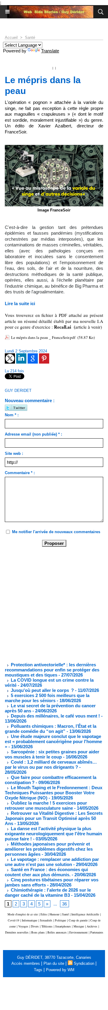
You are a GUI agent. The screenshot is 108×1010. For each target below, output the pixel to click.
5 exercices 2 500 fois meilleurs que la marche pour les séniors (47, 698)
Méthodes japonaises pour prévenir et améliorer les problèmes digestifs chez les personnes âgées (49, 849)
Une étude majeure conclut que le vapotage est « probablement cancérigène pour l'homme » (53, 741)
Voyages (23, 926)
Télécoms (46, 926)
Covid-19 (13, 920)
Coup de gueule (78, 920)
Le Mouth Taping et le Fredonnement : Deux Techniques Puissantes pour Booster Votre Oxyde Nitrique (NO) (53, 792)
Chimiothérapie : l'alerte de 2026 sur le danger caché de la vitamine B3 (48, 892)
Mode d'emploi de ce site (23, 914)
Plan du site (54, 963)
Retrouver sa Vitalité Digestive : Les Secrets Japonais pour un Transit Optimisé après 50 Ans (54, 818)
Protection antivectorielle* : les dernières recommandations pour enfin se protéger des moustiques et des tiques (52, 669)
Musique (79, 926)
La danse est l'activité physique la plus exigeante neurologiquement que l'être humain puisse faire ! (53, 833)
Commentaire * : (20, 473)
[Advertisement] (49, 604)
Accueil (11, 37)
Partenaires (96, 932)
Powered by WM (60, 970)
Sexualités (46, 920)
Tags (38, 970)
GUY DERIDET (18, 390)
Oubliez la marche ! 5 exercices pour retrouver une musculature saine (46, 805)
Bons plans (38, 932)
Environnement (78, 932)
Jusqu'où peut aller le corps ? (42, 690)
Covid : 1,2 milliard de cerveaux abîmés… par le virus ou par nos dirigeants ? (51, 764)
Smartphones (63, 926)
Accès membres (25, 963)
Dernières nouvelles (16, 932)
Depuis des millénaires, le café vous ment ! (55, 715)
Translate (50, 50)
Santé (30, 37)
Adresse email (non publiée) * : (33, 434)
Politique (60, 920)
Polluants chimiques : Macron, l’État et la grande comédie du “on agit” (50, 729)
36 (64, 903)
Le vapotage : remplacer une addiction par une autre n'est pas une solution (52, 862)
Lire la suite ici (20, 303)
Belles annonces (57, 932)
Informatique (29, 920)
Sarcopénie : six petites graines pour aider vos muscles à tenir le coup (52, 754)
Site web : (14, 453)
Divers (35, 926)
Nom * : (12, 415)
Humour (54, 914)
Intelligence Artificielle (85, 914)
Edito (44, 914)
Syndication (84, 963)
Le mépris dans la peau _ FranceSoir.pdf (43, 337)
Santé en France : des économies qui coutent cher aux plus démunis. (46, 872)
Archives (92, 926)
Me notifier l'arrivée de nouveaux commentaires (56, 532)
